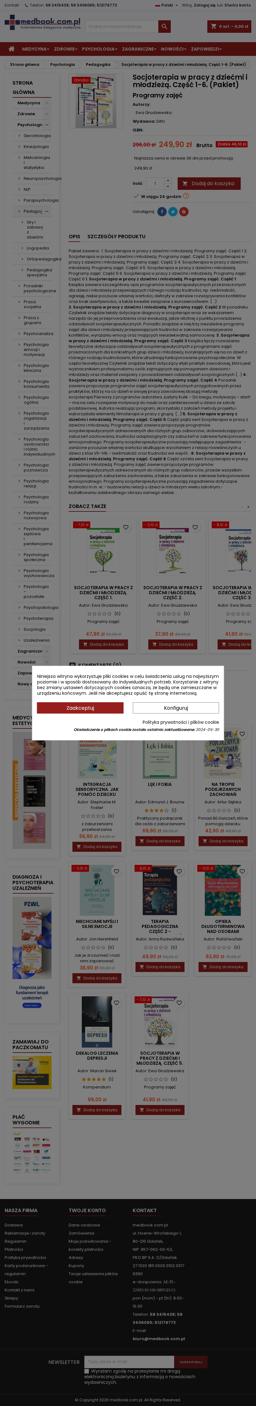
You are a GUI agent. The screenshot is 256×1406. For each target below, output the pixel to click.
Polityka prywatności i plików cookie (181, 722)
